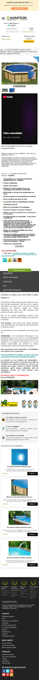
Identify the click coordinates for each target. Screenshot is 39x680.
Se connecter (6, 643)
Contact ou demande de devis (17, 2)
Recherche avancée (28, 31)
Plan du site (6, 663)
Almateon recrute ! (8, 636)
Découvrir (32, 473)
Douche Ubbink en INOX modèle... (19, 558)
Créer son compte (8, 645)
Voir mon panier (29, 41)
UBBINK (11, 175)
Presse (4, 629)
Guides (4, 659)
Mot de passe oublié (9, 647)
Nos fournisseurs (8, 654)
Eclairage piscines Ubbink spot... (19, 466)
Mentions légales (8, 616)
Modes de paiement (9, 625)
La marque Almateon (9, 627)
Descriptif (8, 273)
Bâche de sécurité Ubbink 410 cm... (19, 497)
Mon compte (6, 39)
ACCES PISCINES (12, 50)
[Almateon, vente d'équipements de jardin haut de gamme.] (11, 21)
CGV (4, 619)
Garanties (5, 661)
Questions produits (12, 290)
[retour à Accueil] (1, 50)
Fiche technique (10, 277)
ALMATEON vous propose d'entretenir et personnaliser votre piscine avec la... (19, 470)
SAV (4, 286)
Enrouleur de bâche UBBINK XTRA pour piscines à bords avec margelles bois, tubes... (19, 531)
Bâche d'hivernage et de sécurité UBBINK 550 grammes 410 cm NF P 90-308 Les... (19, 500)
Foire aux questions (9, 657)
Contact (5, 634)
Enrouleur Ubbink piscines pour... (19, 527)
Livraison (7, 281)
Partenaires (6, 632)
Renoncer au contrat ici (10, 621)
